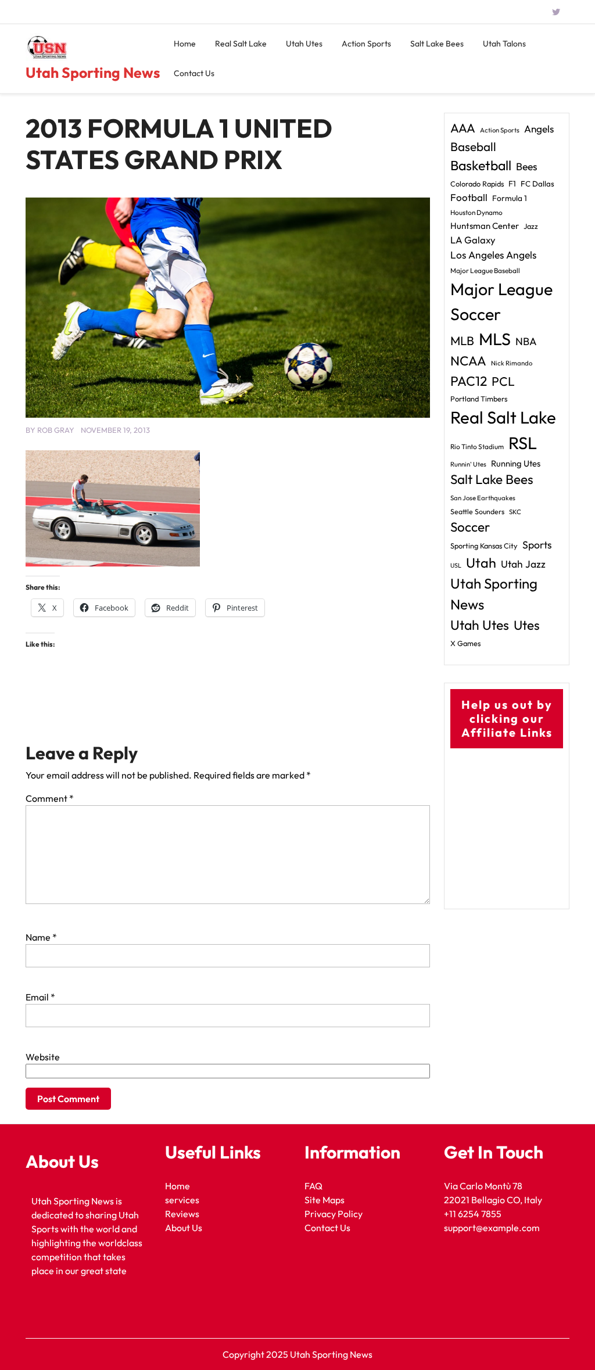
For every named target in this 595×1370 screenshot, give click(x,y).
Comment (50, 798)
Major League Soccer (501, 301)
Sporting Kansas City (484, 545)
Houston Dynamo (476, 212)
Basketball (480, 165)
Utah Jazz (523, 564)
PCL (503, 381)
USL (455, 565)
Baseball (473, 146)
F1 (512, 183)
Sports (537, 544)
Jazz (531, 226)
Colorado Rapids (477, 183)
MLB (462, 340)
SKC (515, 512)
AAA (462, 128)
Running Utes (515, 463)
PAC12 (468, 380)
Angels (539, 129)
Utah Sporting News (93, 72)
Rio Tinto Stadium (477, 446)
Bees (526, 166)
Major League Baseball (485, 270)
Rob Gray (55, 430)
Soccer (470, 527)
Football (469, 197)
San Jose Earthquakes (482, 498)
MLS (495, 339)
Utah (481, 562)
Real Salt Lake (241, 43)
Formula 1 (509, 198)
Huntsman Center (484, 225)
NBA (526, 341)
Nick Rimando (511, 363)
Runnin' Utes (468, 464)
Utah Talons (504, 43)
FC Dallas (537, 183)
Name (41, 937)
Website (43, 1057)
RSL (522, 443)
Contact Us (194, 73)
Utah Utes (304, 43)
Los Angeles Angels (493, 255)
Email (40, 997)
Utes (527, 625)
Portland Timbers (478, 398)
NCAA (468, 361)
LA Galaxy (473, 240)
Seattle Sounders (477, 511)
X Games (465, 643)
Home (185, 43)
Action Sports (366, 43)
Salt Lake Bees (437, 43)
